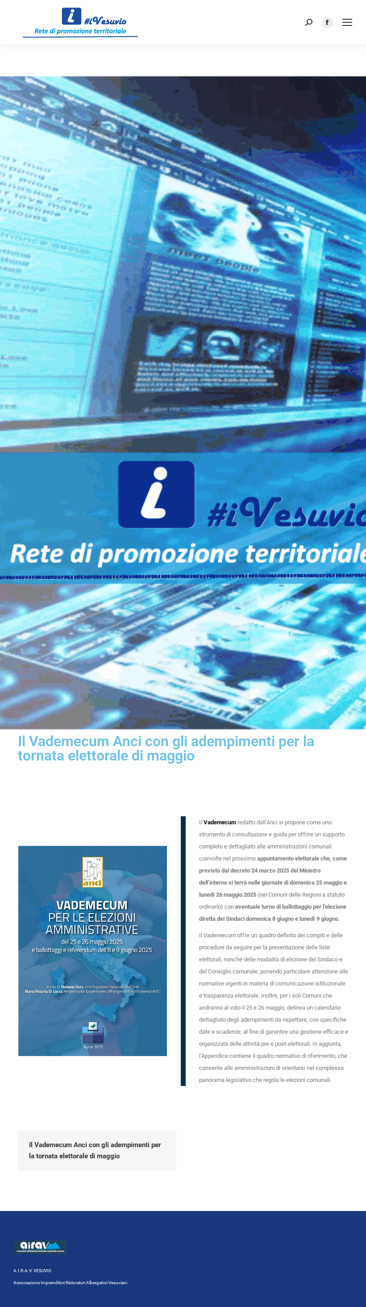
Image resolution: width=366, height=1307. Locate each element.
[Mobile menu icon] (347, 22)
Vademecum (220, 822)
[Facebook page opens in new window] (327, 22)
